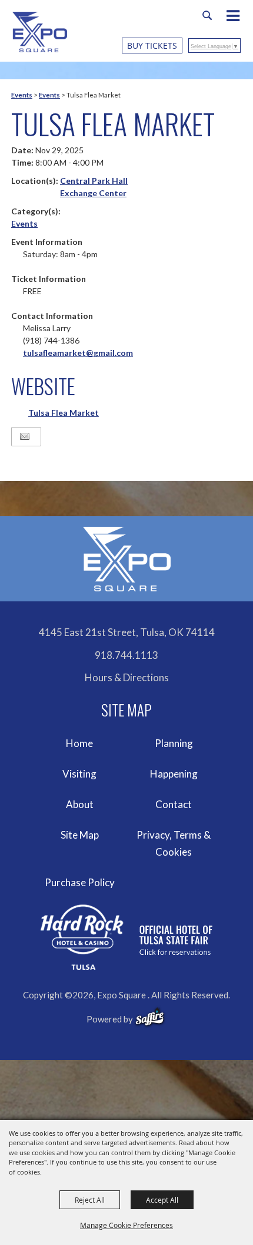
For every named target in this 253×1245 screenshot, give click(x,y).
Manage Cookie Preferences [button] (126, 1225)
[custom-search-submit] (207, 15)
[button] (239, 17)
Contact (173, 804)
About (80, 804)
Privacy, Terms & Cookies (174, 844)
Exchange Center (93, 193)
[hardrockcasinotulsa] (126, 937)
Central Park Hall (94, 181)
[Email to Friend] (25, 436)
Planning (174, 743)
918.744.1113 (126, 655)
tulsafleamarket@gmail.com (78, 353)
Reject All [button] (90, 1199)
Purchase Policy (80, 882)
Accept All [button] (162, 1199)
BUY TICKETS (152, 45)
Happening (174, 774)
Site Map (80, 835)
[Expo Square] (39, 32)
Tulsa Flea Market (63, 413)
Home (79, 743)
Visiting (79, 774)
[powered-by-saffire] (150, 1017)
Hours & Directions (127, 677)
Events (21, 95)
